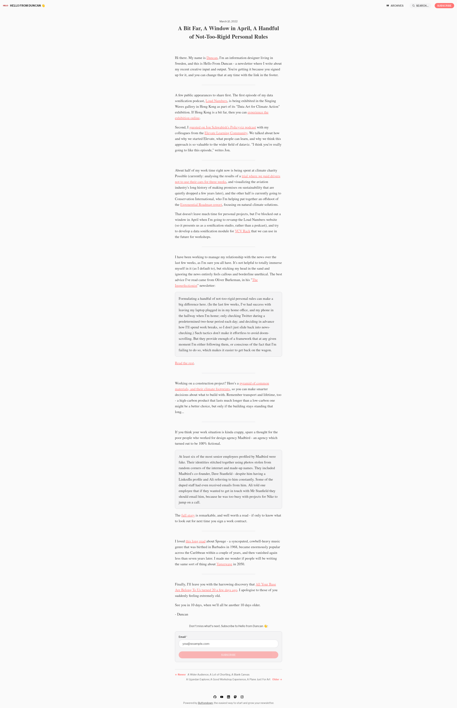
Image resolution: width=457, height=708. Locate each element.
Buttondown (205, 702)
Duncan (212, 57)
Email (183, 636)
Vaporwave (224, 564)
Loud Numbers (216, 100)
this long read (195, 541)
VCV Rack (242, 230)
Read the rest (184, 363)
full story (188, 515)
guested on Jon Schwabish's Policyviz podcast (222, 127)
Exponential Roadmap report (201, 204)
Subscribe (444, 5)
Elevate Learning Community (226, 132)
